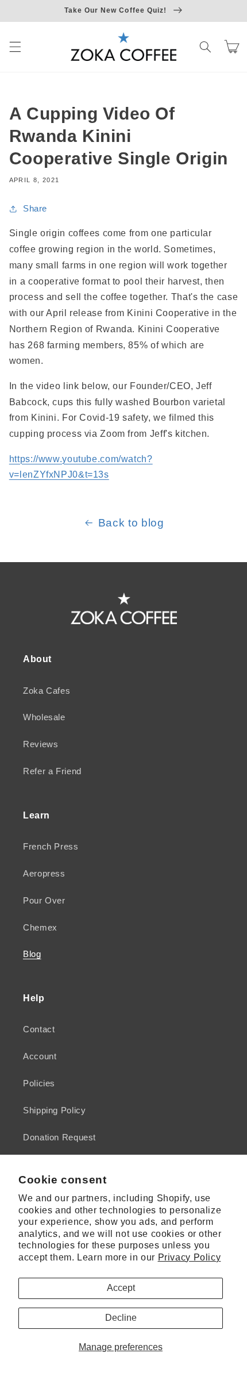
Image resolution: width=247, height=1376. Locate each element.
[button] (15, 46)
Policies (39, 1083)
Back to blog (131, 523)
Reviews (40, 744)
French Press (51, 846)
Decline (121, 1318)
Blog (32, 954)
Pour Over (44, 900)
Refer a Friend (52, 771)
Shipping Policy (54, 1110)
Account (39, 1056)
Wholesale (44, 717)
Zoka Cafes (46, 690)
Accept (121, 1288)
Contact (39, 1029)
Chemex (40, 927)
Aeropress (44, 873)
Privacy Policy (189, 1257)
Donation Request (59, 1137)
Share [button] (35, 208)
